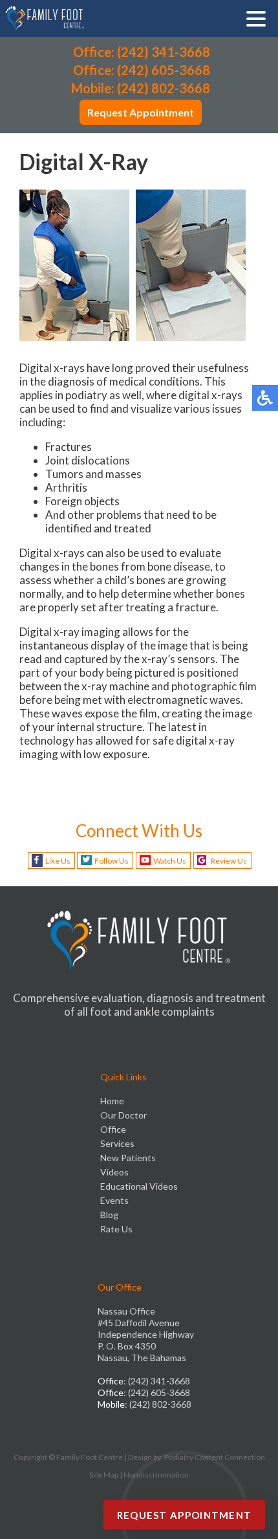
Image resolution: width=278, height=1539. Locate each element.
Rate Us (116, 1228)
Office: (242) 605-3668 (141, 70)
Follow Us (111, 861)
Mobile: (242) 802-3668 (140, 88)
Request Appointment (140, 112)
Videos (114, 1171)
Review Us (229, 861)
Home (112, 1100)
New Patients (128, 1157)
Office (113, 1129)
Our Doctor (123, 1114)
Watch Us (169, 861)
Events (114, 1200)
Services (117, 1143)
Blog (109, 1214)
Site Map (103, 1474)
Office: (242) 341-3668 (141, 52)
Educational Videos (139, 1186)
